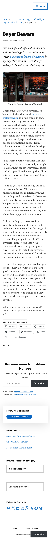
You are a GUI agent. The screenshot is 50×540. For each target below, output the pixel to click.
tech (35, 394)
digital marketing (23, 394)
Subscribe (39, 383)
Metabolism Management (19, 448)
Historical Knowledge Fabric (20, 436)
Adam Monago (14, 8)
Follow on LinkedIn (19, 416)
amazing (15, 56)
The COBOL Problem (17, 442)
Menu (42, 6)
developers (38, 56)
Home (5, 19)
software (26, 56)
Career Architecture (23, 392)
